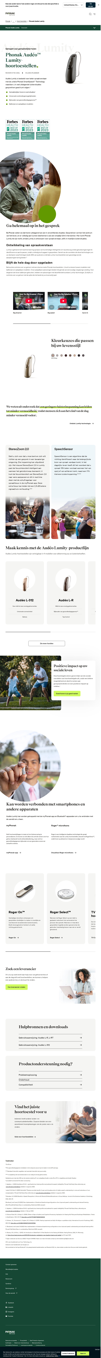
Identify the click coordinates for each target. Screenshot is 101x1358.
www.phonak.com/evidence (13, 1187)
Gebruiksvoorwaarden (11, 1340)
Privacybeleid (23, 1340)
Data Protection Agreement (37, 1340)
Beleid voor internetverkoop (21, 1343)
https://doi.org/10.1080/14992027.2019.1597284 (23, 1223)
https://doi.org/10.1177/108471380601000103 (33, 1217)
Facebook (11, 1303)
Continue (97, 1349)
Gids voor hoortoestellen (24, 1137)
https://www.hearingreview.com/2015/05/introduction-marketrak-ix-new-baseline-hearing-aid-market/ (34, 1235)
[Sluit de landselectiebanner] (98, 5)
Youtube (10, 1316)
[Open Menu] (94, 14)
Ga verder (90, 5)
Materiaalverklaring (37, 1343)
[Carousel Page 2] (72, 951)
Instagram (11, 1312)
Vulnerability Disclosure (11, 1345)
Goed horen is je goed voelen (67, 694)
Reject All (83, 1353)
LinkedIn (10, 1307)
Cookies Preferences (68, 1353)
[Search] (90, 14)
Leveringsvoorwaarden (27, 1345)
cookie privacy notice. (52, 1356)
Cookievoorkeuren (40, 1345)
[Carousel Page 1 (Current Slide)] (28, 951)
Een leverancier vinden (16, 987)
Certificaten (8, 1343)
